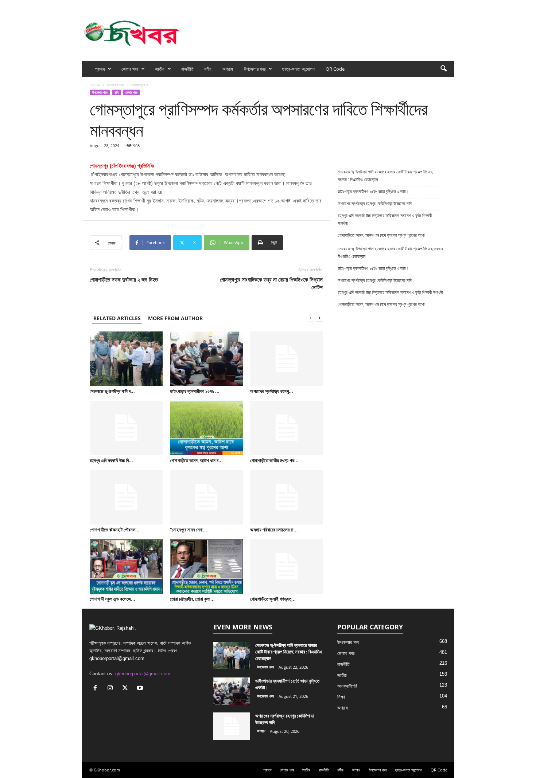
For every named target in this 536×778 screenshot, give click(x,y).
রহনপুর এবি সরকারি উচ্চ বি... (111, 460)
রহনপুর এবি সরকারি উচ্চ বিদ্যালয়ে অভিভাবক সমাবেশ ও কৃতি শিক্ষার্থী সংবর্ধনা (385, 219)
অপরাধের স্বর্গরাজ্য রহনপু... (271, 391)
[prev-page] (310, 318)
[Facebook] (415, 5)
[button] (443, 69)
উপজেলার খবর (254, 69)
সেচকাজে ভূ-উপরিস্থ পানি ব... (112, 391)
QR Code (335, 69)
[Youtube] (448, 5)
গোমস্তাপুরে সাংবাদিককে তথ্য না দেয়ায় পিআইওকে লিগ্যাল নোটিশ (271, 283)
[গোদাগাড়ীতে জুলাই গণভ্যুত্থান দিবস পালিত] (286, 566)
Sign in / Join (169, 5)
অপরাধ (227, 69)
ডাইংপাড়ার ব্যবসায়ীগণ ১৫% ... (195, 391)
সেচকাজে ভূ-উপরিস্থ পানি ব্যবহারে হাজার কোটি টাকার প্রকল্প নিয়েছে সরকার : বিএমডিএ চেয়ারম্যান (385, 175)
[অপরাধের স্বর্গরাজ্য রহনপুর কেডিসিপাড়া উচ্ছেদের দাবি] (286, 358)
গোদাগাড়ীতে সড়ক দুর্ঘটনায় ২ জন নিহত (124, 279)
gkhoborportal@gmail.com (142, 673)
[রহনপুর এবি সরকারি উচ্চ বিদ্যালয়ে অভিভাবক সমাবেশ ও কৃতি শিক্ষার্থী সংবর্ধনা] (126, 428)
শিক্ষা (341, 697)
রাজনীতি (187, 69)
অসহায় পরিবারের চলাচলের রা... (274, 529)
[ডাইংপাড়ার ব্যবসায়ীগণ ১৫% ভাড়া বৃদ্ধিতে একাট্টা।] (206, 358)
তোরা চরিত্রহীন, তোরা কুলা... (192, 599)
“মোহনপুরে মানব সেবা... (188, 529)
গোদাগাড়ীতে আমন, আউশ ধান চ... (196, 460)
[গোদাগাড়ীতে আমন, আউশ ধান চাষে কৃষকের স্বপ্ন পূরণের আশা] (206, 428)
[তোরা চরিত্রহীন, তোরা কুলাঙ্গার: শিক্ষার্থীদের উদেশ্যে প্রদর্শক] (206, 566)
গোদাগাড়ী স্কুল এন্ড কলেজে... (112, 599)
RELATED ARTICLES (117, 318)
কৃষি (116, 92)
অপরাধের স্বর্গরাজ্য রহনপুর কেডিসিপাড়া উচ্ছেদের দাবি (375, 203)
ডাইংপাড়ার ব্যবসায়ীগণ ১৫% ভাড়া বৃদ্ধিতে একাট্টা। (373, 191)
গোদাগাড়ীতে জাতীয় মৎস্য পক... (274, 460)
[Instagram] (426, 5)
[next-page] (319, 318)
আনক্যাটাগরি (347, 686)
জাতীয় (159, 69)
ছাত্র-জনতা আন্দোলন (298, 69)
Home (95, 84)
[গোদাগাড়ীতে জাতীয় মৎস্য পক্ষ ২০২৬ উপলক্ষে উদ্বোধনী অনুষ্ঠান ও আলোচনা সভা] (286, 428)
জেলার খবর (129, 69)
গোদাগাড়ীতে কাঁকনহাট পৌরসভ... (115, 529)
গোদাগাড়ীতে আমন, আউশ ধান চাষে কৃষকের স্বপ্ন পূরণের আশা (381, 235)
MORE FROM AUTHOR (175, 318)
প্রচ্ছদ (100, 69)
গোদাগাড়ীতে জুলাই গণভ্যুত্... (273, 599)
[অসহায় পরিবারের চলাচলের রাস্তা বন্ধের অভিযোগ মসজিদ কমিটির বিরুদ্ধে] (286, 497)
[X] (437, 5)
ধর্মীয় (207, 69)
